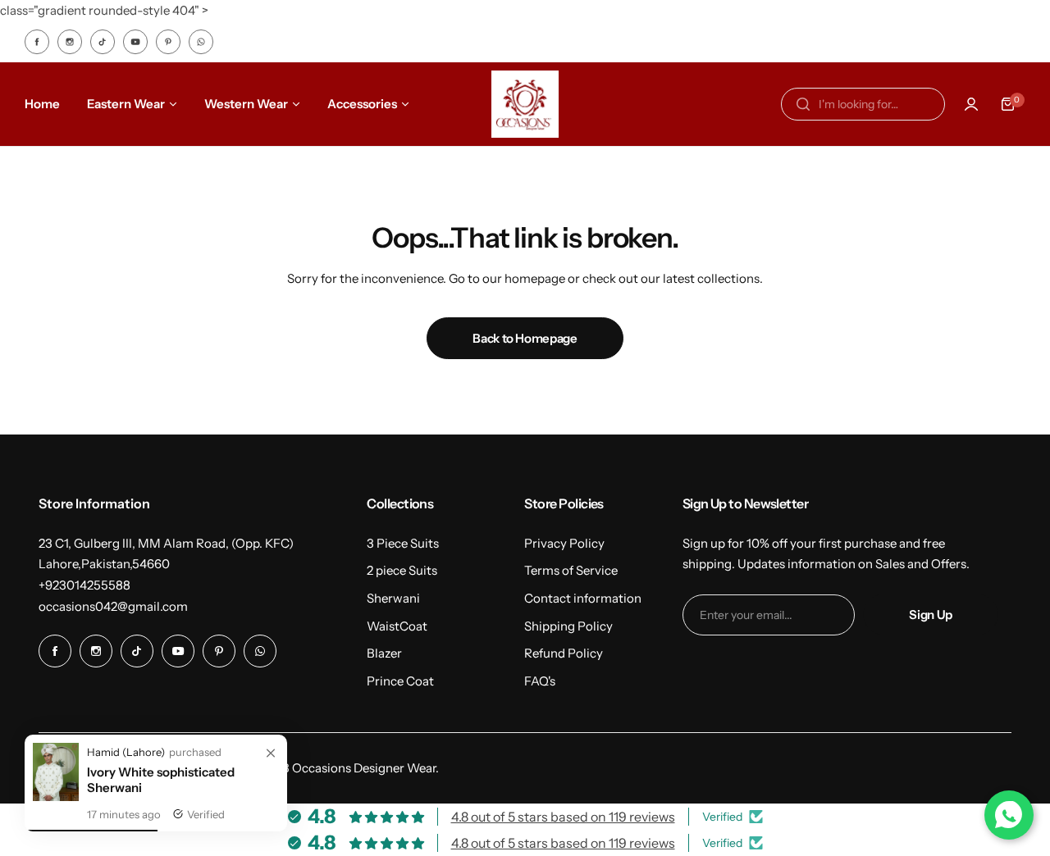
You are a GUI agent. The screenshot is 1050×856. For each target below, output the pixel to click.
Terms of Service (571, 570)
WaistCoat (397, 626)
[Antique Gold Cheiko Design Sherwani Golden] (56, 796)
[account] (971, 104)
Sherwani (393, 598)
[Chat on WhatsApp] (1009, 815)
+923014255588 (84, 585)
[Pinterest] (168, 42)
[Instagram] (69, 42)
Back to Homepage (524, 338)
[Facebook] (37, 42)
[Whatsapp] (201, 42)
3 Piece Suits (403, 543)
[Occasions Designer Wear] (525, 104)
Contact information (582, 598)
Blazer (384, 653)
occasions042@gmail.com (113, 606)
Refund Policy (563, 653)
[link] (271, 753)
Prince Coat (400, 681)
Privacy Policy (564, 543)
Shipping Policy (568, 626)
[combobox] (863, 104)
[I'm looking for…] (803, 104)
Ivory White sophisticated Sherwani (161, 779)
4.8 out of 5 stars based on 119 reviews (563, 816)
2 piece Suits (402, 570)
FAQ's (539, 681)
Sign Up (930, 614)
